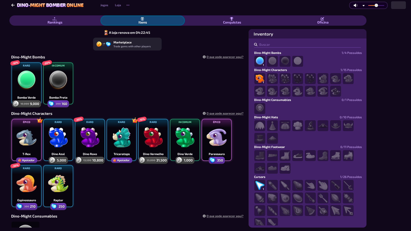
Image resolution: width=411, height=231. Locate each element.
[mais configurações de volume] (363, 5)
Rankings (55, 22)
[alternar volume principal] (356, 5)
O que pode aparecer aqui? (225, 57)
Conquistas (232, 22)
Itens (142, 22)
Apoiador (28, 160)
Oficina (323, 22)
